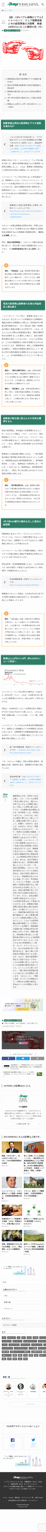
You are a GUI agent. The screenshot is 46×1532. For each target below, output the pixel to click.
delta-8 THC (11, 1337)
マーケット (8, 1309)
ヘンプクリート (7, 1348)
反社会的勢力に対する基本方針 (17, 1500)
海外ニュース (12, 30)
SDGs (29, 1337)
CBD (5, 30)
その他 (35, 1337)
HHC (23, 1337)
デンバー (19, 1026)
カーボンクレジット (30, 1341)
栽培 (30, 1355)
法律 (36, 1355)
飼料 (25, 1359)
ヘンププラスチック (21, 1348)
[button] (43, 4)
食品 (20, 1359)
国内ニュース (7, 1355)
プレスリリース (37, 1345)
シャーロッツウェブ (9, 1026)
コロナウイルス (14, 1345)
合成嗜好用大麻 (37, 1352)
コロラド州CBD (20, 1023)
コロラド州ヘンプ (32, 1023)
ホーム (5, 1497)
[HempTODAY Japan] (23, 4)
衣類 (9, 1359)
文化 (25, 1355)
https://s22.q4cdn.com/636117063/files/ (24, 585)
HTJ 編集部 (23, 1107)
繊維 (4, 1359)
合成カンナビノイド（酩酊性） (20, 1352)
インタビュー (7, 1341)
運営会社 (17, 1497)
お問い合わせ (39, 1497)
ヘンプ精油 (32, 1348)
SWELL (26, 1506)
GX (19, 1337)
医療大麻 (7, 1302)
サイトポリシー (33, 1500)
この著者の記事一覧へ (23, 1124)
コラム (5, 1345)
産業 (18, 30)
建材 (14, 1355)
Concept (11, 1497)
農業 (14, 1359)
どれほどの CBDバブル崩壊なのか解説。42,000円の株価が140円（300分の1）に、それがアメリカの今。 (26, 149)
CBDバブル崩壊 (9, 1023)
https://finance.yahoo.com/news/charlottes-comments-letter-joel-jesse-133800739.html (26, 214)
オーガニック (17, 1341)
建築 (20, 1355)
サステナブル (25, 1345)
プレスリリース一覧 (27, 1497)
